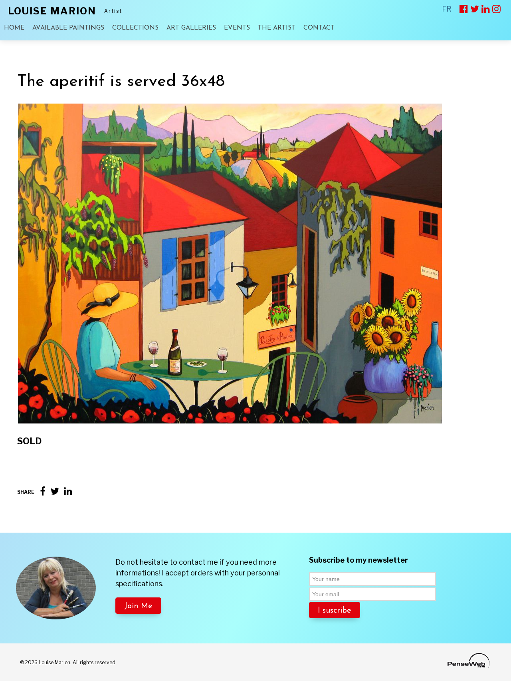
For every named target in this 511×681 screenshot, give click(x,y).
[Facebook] (42, 491)
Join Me (138, 606)
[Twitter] (55, 491)
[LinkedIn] (68, 491)
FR (447, 9)
